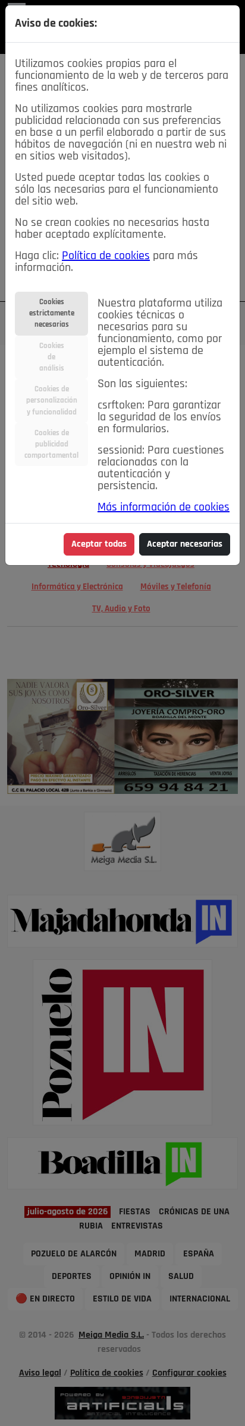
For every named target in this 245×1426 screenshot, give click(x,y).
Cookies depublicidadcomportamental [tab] (51, 444)
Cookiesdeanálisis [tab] (51, 357)
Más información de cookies (164, 507)
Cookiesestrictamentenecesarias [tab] (51, 313)
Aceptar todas (99, 544)
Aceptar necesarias (184, 544)
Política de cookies (106, 256)
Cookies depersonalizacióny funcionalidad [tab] (51, 400)
